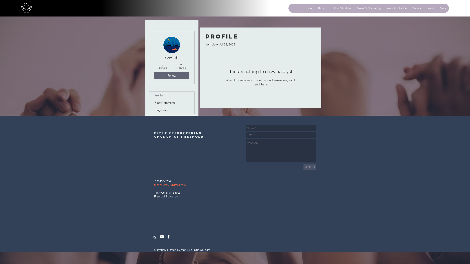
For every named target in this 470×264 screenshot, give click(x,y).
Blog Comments (165, 102)
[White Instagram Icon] (155, 236)
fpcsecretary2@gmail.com (170, 185)
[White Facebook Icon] (168, 236)
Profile (158, 95)
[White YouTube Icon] (162, 236)
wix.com (205, 250)
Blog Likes (161, 110)
